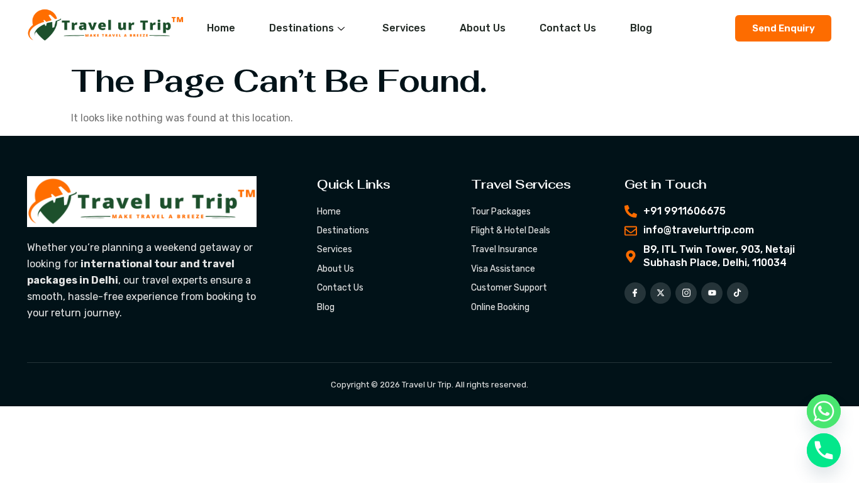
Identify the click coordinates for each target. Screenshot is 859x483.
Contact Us (568, 28)
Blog (641, 28)
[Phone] (824, 450)
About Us (483, 28)
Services (404, 28)
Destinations (301, 28)
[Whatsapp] (824, 411)
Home (221, 28)
